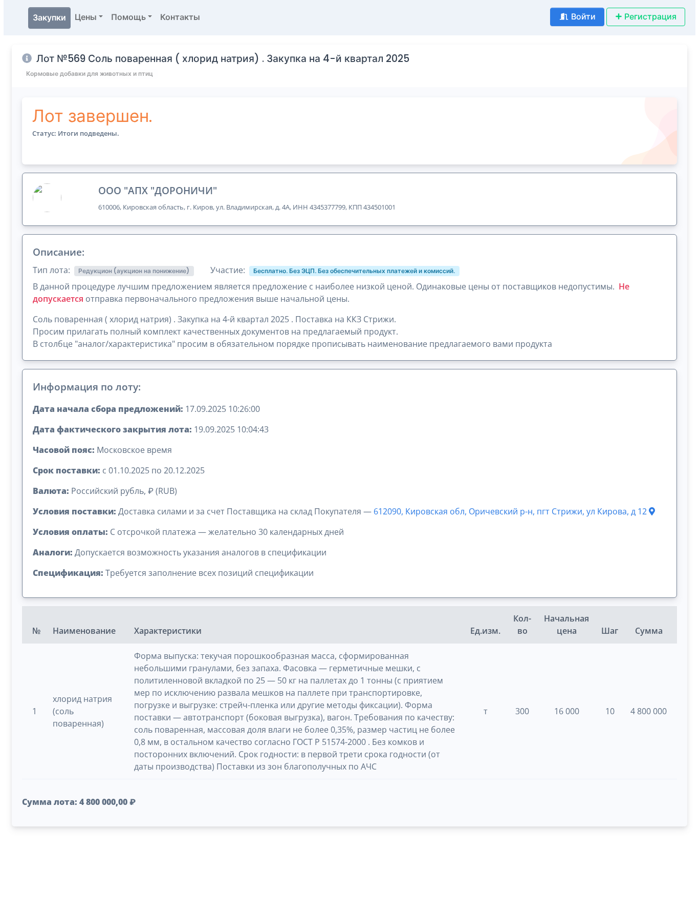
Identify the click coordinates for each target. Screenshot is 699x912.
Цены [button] (86, 17)
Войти (583, 17)
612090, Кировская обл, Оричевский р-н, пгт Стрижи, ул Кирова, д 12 (511, 511)
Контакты (180, 17)
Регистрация (650, 17)
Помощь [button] (128, 17)
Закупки (49, 18)
